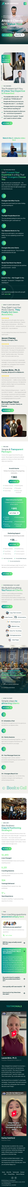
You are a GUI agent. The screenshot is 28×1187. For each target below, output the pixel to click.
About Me (8, 1172)
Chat (5, 1174)
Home (3, 1172)
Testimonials (16, 1172)
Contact (22, 1172)
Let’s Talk (8, 294)
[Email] (12, 1178)
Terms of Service (20, 1174)
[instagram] (15, 1178)
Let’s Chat (13, 481)
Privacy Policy (11, 1174)
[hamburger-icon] (25, 3)
